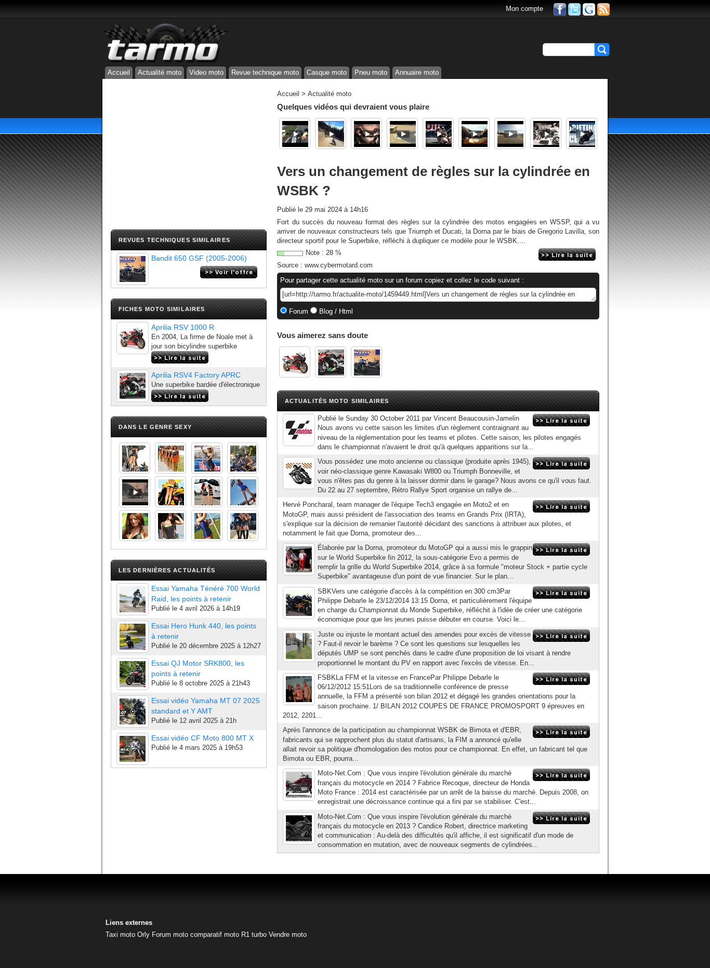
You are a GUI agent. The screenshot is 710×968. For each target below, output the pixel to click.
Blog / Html (335, 311)
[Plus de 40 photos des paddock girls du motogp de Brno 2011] (206, 525)
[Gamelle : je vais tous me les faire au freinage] (509, 133)
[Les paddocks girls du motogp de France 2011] (242, 525)
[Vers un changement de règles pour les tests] (299, 430)
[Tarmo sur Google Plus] (589, 8)
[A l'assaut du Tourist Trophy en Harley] (294, 133)
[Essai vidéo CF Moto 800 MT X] (132, 749)
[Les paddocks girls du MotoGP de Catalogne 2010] (170, 491)
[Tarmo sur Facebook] (560, 8)
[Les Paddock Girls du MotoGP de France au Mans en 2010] (134, 525)
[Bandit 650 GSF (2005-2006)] (132, 269)
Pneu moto (370, 72)
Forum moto (170, 934)
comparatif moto (214, 934)
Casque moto (327, 72)
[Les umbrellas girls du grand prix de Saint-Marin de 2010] (170, 458)
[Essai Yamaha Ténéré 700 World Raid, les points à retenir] (132, 599)
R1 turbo (254, 934)
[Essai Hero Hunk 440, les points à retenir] (132, 637)
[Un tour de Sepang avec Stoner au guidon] (474, 133)
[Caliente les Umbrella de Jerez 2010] (170, 525)
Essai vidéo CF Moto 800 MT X (202, 738)
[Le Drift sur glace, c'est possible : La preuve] (581, 133)
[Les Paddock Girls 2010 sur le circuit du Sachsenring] (134, 458)
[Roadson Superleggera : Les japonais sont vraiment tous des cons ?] (545, 133)
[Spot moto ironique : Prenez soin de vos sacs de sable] (366, 133)
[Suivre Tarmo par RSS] (603, 8)
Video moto (206, 72)
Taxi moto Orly (128, 934)
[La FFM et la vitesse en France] (299, 689)
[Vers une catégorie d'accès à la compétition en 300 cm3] (299, 603)
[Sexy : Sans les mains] (242, 458)
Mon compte (524, 8)
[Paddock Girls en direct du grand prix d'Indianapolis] (206, 458)
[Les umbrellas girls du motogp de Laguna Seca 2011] (242, 491)
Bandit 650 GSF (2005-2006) (199, 258)
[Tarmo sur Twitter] (574, 8)
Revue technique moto (265, 72)
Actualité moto (159, 72)
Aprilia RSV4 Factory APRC (196, 375)
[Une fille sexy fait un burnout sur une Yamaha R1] (134, 491)
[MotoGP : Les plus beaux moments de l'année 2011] (438, 133)
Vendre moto (288, 934)
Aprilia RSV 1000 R (182, 327)
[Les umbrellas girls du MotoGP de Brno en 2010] (206, 491)
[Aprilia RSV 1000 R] (132, 338)
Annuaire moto (417, 72)
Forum (297, 311)
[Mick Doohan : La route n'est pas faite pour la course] (402, 133)
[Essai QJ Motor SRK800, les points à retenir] (132, 674)
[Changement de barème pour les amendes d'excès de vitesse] (299, 646)
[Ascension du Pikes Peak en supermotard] (330, 133)
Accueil (119, 72)
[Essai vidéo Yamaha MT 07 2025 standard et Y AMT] (132, 711)
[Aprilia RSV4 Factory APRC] (132, 386)
